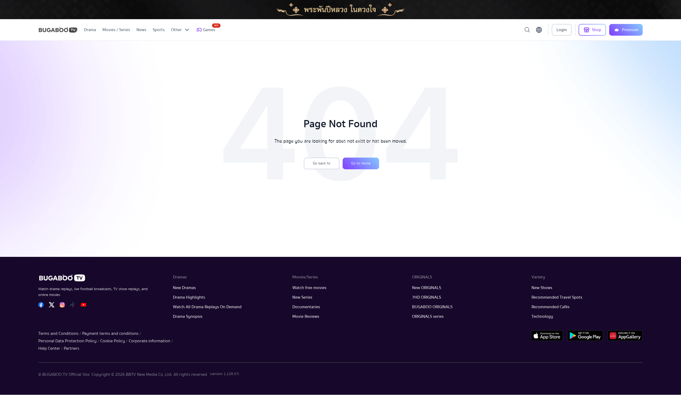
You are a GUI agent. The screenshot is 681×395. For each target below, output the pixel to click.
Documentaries (306, 307)
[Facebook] (41, 304)
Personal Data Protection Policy (67, 341)
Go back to (321, 163)
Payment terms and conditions (110, 333)
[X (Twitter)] (51, 304)
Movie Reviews (305, 316)
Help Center (49, 348)
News (141, 30)
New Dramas (184, 288)
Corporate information (149, 341)
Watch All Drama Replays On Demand (207, 307)
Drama (90, 30)
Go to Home (361, 163)
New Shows (541, 288)
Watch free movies (309, 288)
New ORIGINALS (426, 288)
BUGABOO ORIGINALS (432, 307)
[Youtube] (83, 304)
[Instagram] (62, 304)
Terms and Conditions (58, 333)
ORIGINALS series (428, 316)
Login (562, 29)
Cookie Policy (112, 341)
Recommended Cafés (550, 307)
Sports (159, 30)
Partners (71, 348)
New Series (302, 297)
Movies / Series (116, 30)
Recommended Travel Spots (556, 297)
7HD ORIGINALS (426, 297)
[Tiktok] (73, 304)
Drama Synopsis (187, 316)
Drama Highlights (189, 297)
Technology (542, 316)
